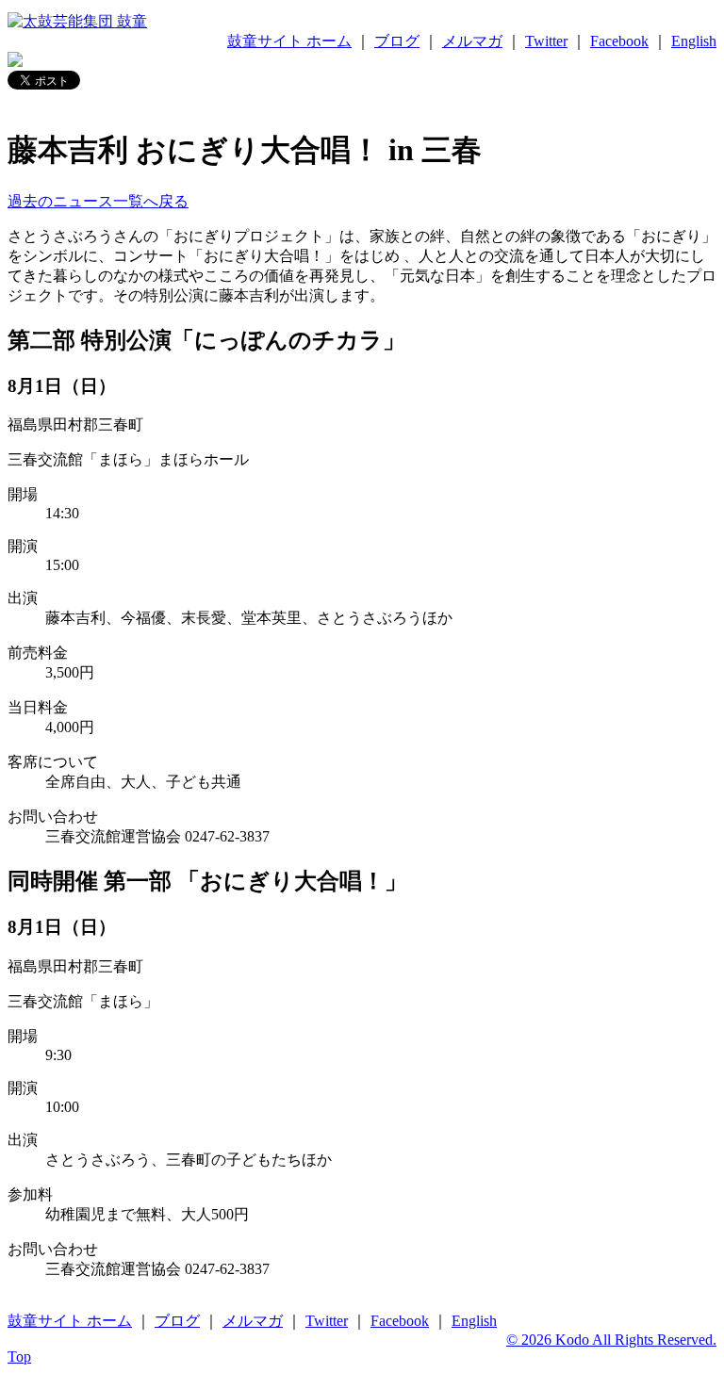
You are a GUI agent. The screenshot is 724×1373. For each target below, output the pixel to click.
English (693, 41)
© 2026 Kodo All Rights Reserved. (611, 1340)
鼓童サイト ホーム (289, 41)
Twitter (546, 41)
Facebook (619, 41)
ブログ (397, 41)
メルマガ (472, 41)
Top (19, 1356)
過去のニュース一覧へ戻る (98, 201)
